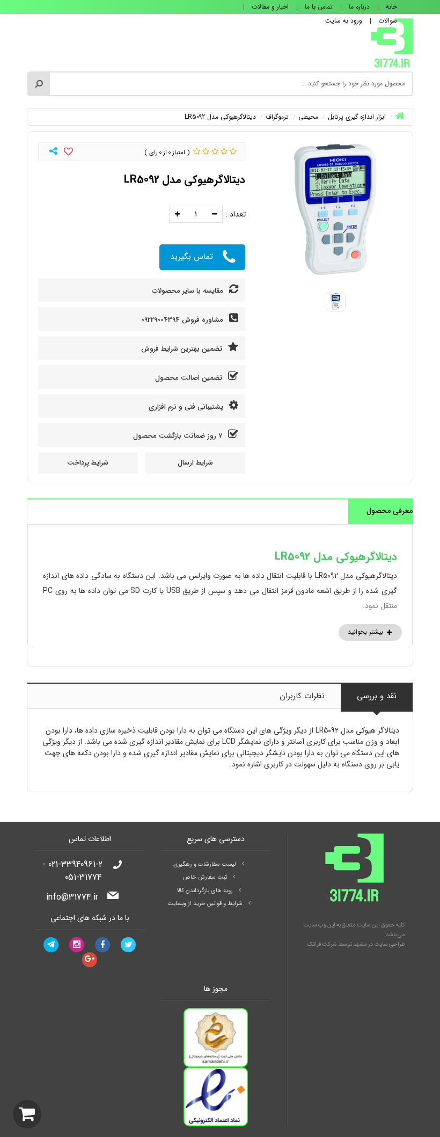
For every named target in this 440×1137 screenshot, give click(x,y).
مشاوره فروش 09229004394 (183, 319)
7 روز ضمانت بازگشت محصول (178, 435)
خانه (391, 7)
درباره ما (359, 7)
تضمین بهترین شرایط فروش (182, 348)
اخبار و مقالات (270, 7)
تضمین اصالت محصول (189, 377)
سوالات (387, 21)
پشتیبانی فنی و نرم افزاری (187, 406)
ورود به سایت (343, 21)
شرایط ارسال (195, 462)
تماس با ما (319, 7)
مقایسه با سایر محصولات (188, 290)
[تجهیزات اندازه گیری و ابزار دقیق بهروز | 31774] (392, 42)
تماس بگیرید (191, 256)
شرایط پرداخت (87, 462)
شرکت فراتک (322, 944)
